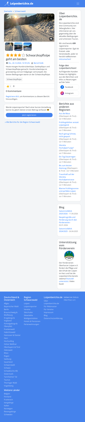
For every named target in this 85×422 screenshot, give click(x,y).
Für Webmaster (50, 306)
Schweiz (7, 368)
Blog (61, 207)
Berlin (6, 309)
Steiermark (8, 374)
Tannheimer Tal (10, 377)
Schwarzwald (20, 11)
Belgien (7, 393)
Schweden (8, 414)
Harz (6, 338)
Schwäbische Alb (11, 371)
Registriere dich (12, 96)
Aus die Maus (64, 113)
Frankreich (8, 399)
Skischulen (28, 312)
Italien (6, 405)
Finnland (7, 396)
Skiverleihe (28, 315)
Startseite (8, 11)
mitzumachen (65, 59)
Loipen (27, 303)
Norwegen (8, 408)
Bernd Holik (38, 63)
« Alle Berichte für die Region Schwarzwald (22, 122)
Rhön (6, 353)
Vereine (27, 309)
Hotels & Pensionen (32, 321)
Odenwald (8, 350)
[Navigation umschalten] (78, 3)
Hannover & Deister (12, 335)
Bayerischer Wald (11, 306)
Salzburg (7, 359)
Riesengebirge (10, 411)
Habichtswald (9, 332)
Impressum (48, 312)
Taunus (7, 380)
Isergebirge (8, 402)
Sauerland (8, 362)
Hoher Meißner (10, 344)
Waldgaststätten (31, 318)
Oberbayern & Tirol (12, 347)
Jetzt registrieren (29, 115)
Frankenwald (9, 329)
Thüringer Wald (10, 383)
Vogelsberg (8, 386)
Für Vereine (48, 309)
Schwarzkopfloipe (14, 79)
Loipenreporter (30, 306)
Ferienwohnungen (31, 324)
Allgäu (6, 303)
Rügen (6, 356)
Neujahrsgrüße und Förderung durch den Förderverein (68, 220)
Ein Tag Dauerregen (67, 156)
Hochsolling (9, 341)
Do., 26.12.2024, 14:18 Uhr (19, 63)
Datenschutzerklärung (53, 318)
